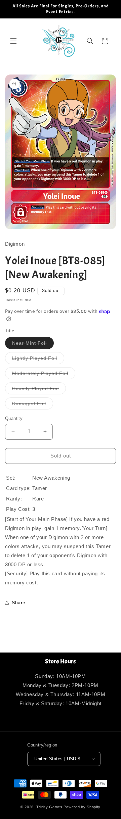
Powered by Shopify (82, 807)
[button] (13, 41)
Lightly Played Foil (38, 359)
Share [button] (19, 602)
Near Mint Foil (33, 344)
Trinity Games (49, 807)
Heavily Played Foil (39, 389)
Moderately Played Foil (43, 374)
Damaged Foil (32, 405)
